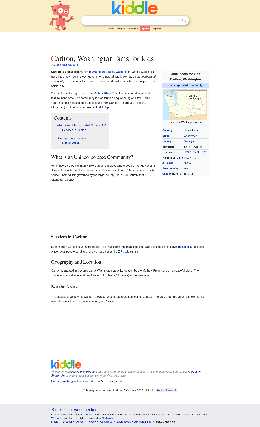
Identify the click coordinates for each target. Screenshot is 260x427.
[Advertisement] (130, 42)
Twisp (105, 107)
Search (184, 20)
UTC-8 (187, 152)
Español (157, 28)
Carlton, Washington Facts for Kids (72, 381)
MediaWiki (107, 418)
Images (121, 28)
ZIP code (167, 163)
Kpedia (145, 28)
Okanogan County (103, 72)
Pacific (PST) (200, 152)
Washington (190, 136)
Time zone (168, 152)
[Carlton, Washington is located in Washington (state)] (185, 104)
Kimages (133, 28)
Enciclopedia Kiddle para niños (134, 421)
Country (167, 130)
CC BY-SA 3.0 (89, 414)
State (165, 135)
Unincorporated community (185, 85)
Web (111, 28)
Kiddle (54, 421)
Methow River (102, 93)
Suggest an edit (166, 390)
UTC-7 (187, 157)
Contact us (106, 421)
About (79, 421)
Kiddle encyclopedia (84, 371)
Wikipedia (56, 418)
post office (184, 247)
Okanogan (189, 141)
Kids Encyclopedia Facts (64, 64)
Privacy (92, 421)
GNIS (165, 173)
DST (179, 157)
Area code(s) (170, 168)
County (166, 141)
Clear (177, 20)
